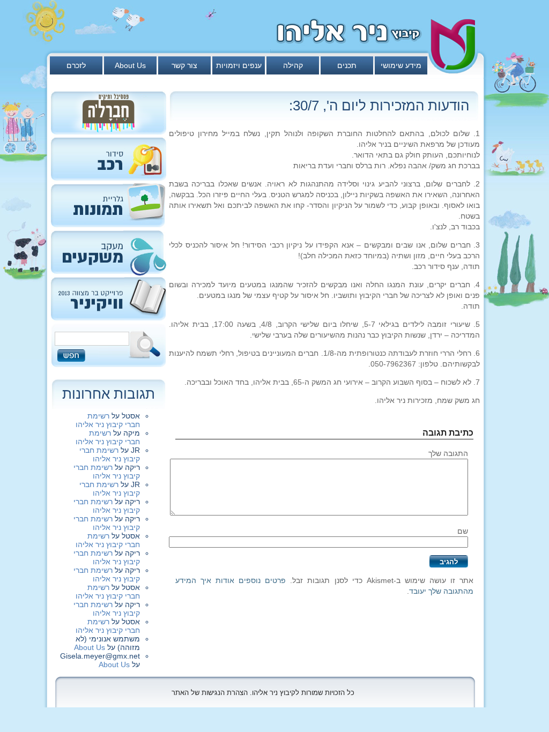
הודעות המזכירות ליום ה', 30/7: (379, 106)
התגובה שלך (448, 453)
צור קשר (184, 65)
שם (462, 531)
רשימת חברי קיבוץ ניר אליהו (108, 420)
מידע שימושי (401, 65)
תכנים (347, 65)
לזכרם (76, 65)
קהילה (293, 65)
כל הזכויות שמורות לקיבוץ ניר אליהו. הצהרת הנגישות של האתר (263, 693)
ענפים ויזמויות (239, 65)
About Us (130, 65)
